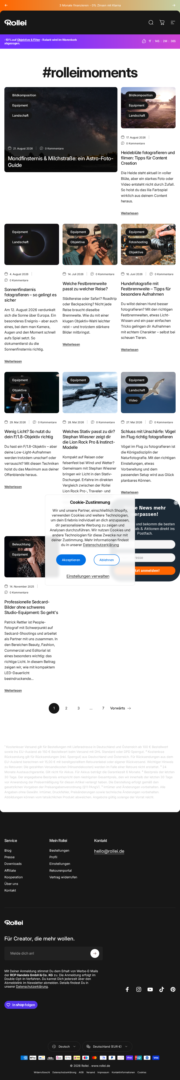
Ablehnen (106, 560)
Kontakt (10, 890)
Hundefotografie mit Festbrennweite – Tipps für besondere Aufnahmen (146, 289)
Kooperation (13, 877)
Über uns (11, 884)
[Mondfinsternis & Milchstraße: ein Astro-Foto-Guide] (60, 129)
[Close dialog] (176, 502)
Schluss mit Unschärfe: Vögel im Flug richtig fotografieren (148, 434)
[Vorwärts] (174, 5)
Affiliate (10, 871)
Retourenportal (60, 871)
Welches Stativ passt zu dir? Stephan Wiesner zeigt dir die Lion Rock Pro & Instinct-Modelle (89, 439)
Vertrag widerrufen (63, 877)
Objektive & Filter (28, 39)
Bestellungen (59, 850)
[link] (109, 851)
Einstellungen (59, 864)
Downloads (13, 864)
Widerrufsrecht (42, 1072)
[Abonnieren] (94, 953)
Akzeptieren (71, 560)
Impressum (103, 1072)
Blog (7, 850)
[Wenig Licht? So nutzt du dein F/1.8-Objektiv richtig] (31, 392)
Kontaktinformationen (123, 1072)
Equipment (20, 105)
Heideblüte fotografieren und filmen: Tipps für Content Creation (148, 158)
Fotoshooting (138, 242)
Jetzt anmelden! (145, 570)
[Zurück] (6, 5)
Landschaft (20, 115)
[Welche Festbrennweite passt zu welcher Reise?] (90, 244)
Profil (53, 857)
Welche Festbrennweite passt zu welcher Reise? (85, 286)
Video (133, 400)
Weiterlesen (16, 204)
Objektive (77, 242)
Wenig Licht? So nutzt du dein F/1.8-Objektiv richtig (28, 434)
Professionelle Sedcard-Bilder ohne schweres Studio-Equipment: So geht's (31, 607)
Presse (9, 857)
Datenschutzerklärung (101, 545)
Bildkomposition (24, 95)
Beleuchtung (21, 544)
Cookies (141, 1072)
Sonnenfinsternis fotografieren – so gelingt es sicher (30, 295)
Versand (90, 1072)
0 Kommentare (54, 148)
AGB (81, 1072)
